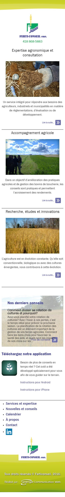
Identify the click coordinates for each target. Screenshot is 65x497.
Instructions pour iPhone (35, 389)
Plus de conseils (40, 339)
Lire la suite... (48, 122)
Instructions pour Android (35, 382)
